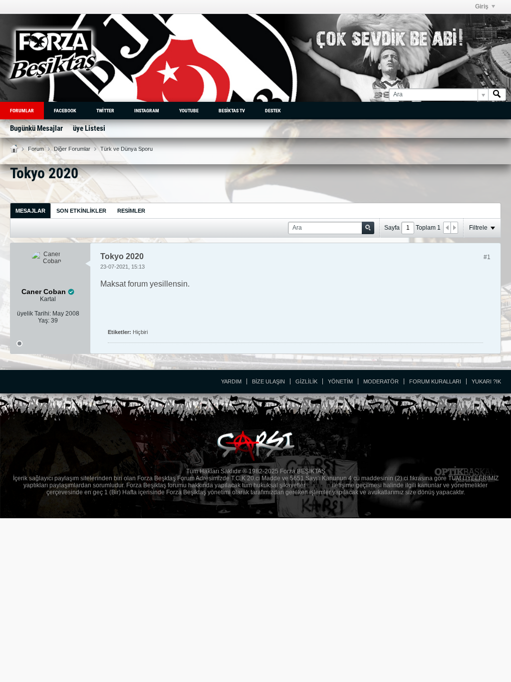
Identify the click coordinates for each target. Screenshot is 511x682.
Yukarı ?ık (486, 381)
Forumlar (22, 110)
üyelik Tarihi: (34, 313)
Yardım (231, 381)
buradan (318, 485)
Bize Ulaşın (268, 381)
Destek (273, 110)
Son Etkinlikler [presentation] (81, 211)
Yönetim (340, 381)
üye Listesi (89, 128)
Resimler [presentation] (131, 211)
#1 (487, 257)
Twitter (105, 110)
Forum (36, 149)
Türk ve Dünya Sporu (126, 149)
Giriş (482, 6)
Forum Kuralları (435, 381)
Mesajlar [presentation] (30, 211)
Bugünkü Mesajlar (36, 128)
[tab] (30, 210)
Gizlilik (306, 381)
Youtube (189, 110)
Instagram (146, 110)
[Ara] (497, 94)
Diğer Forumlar (72, 149)
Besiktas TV (232, 110)
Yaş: (43, 320)
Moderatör (381, 381)
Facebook (65, 110)
